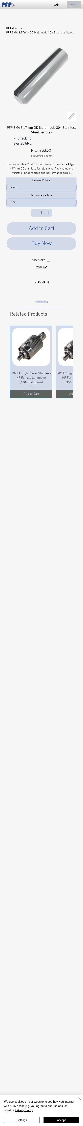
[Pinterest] (43, 282)
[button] (56, 4)
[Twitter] (48, 282)
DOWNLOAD (41, 267)
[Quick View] (31, 347)
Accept (61, 1120)
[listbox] (74, 4)
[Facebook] (39, 282)
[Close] (77, 1101)
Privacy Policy (24, 1110)
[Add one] (48, 213)
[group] (41, 361)
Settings (22, 1120)
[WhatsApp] (35, 282)
